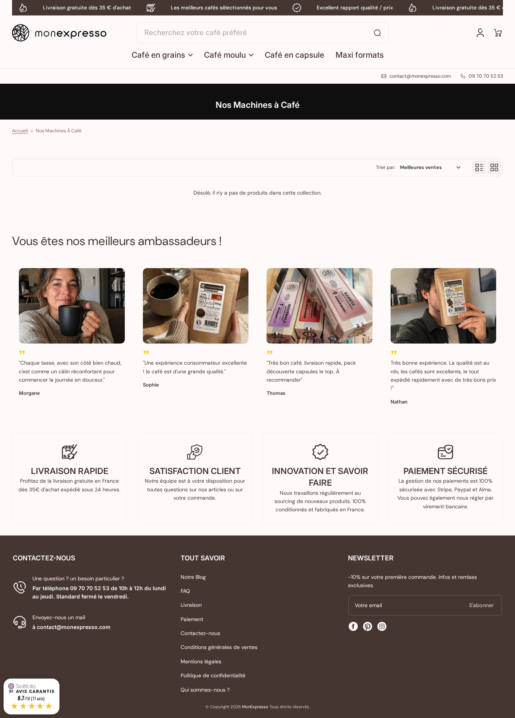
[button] (497, 33)
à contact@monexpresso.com (71, 627)
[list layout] (479, 167)
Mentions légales (201, 661)
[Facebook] (353, 626)
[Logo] (59, 32)
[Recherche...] (377, 33)
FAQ (185, 591)
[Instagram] (381, 626)
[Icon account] (480, 32)
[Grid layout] (494, 167)
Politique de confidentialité (213, 675)
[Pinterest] (367, 626)
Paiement (192, 619)
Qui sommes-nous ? (205, 689)
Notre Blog (193, 577)
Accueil (20, 131)
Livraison (191, 604)
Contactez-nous (200, 633)
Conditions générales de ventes (219, 647)
